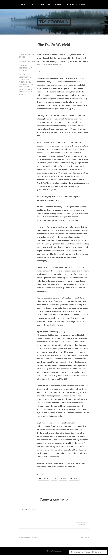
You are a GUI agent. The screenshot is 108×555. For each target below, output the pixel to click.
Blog (34, 4)
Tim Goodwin (54, 21)
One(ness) (83, 538)
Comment (81, 524)
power (30, 89)
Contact (83, 4)
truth (30, 92)
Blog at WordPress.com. (54, 551)
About (24, 4)
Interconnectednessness (30, 538)
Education (29, 84)
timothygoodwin (28, 61)
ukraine (22, 94)
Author (58, 4)
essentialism (24, 87)
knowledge (23, 89)
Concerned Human (26, 68)
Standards (23, 92)
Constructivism (25, 77)
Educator (45, 4)
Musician (70, 4)
